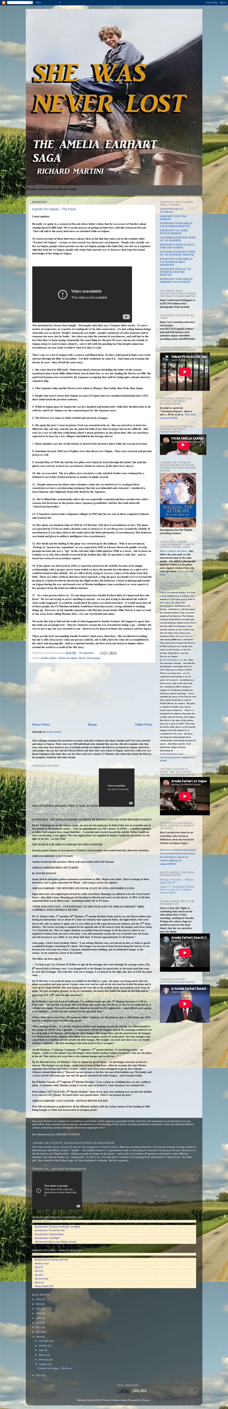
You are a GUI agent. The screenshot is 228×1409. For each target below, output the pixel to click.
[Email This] (101, 653)
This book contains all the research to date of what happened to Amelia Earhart (75, 1147)
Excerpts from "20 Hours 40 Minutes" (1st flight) (57, 1227)
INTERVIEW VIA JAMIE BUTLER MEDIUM (174, 232)
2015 (39, 1332)
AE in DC (39, 1271)
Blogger (146, 1400)
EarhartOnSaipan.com (172, 660)
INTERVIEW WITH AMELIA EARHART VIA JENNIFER (176, 280)
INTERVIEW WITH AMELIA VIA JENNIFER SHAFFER (176, 225)
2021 (39, 1308)
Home (92, 724)
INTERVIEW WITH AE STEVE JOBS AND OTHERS (177, 246)
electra (82, 658)
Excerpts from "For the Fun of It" (50, 1230)
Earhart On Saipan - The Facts (54, 209)
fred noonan (93, 658)
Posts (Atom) (54, 732)
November (45, 1341)
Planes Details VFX (44, 1286)
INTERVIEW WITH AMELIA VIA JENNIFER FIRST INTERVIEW (176, 262)
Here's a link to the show (173, 551)
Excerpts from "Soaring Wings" (49, 1234)
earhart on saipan (67, 658)
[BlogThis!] (105, 653)
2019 (39, 1318)
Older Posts (143, 724)
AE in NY (39, 1275)
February (44, 1359)
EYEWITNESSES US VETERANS (171, 210)
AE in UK (39, 1282)
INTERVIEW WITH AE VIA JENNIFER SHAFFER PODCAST (175, 272)
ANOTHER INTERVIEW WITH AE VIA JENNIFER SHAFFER (177, 253)
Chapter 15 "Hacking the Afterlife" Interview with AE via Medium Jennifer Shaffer (177, 889)
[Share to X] (108, 653)
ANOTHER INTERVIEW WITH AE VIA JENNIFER (177, 239)
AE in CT (39, 1267)
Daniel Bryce (184, 636)
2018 (39, 1322)
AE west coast (41, 1278)
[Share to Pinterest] (115, 653)
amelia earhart (49, 658)
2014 (39, 1336)
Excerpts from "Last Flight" (47, 1238)
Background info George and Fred (51, 1259)
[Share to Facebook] (111, 653)
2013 (39, 1375)
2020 (39, 1313)
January (43, 1364)
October (43, 1345)
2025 (39, 1299)
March (43, 1355)
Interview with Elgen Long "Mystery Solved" (55, 1242)
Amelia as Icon (42, 1263)
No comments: (87, 653)
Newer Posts (41, 724)
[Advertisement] (92, 692)
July (41, 1350)
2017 (39, 1327)
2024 (39, 1304)
